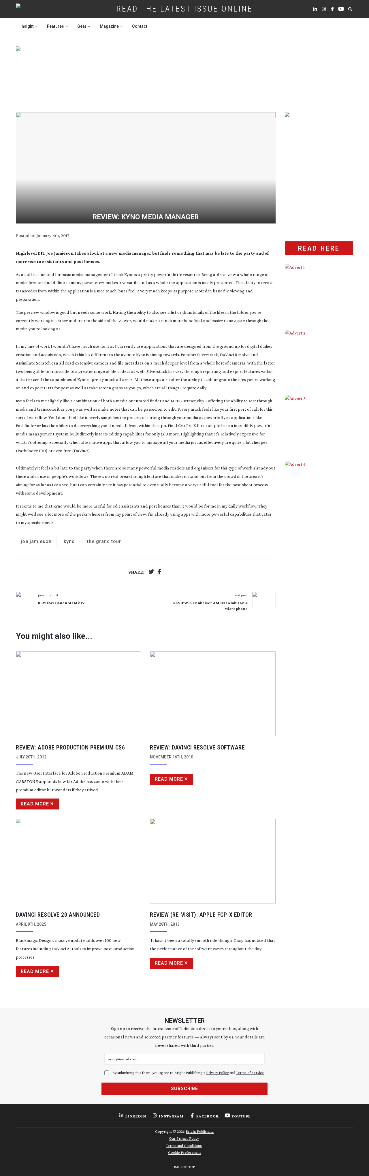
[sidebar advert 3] (319, 423)
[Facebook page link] (332, 9)
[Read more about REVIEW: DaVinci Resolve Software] (212, 693)
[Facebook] (159, 572)
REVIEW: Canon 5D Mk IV (61, 602)
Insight (27, 26)
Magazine (109, 26)
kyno (69, 541)
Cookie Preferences (184, 1152)
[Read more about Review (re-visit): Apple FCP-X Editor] (212, 861)
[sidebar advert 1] (319, 292)
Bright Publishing (200, 1131)
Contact (139, 26)
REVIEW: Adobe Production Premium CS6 (70, 747)
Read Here (319, 248)
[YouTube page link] (341, 9)
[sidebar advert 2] (319, 358)
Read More (35, 804)
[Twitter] (151, 572)
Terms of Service (250, 1072)
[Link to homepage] (36, 8)
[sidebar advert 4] (319, 529)
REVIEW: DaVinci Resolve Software (197, 747)
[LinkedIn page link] (315, 9)
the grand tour (104, 541)
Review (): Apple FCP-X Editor (201, 914)
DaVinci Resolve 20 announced (58, 914)
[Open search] (350, 9)
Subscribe (184, 1088)
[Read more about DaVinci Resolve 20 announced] (78, 861)
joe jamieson (36, 541)
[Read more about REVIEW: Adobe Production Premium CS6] (78, 693)
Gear (81, 26)
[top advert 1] (184, 72)
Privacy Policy (217, 1072)
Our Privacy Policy (184, 1138)
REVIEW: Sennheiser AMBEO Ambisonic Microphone (210, 605)
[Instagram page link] (324, 9)
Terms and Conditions (184, 1145)
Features (55, 26)
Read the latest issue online (184, 9)
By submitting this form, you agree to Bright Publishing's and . (188, 1072)
